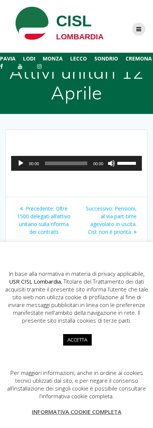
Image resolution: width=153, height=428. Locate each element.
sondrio (106, 58)
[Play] (21, 163)
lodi (29, 58)
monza (53, 58)
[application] (76, 163)
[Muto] (111, 163)
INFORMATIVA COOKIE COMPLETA (76, 411)
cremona (139, 58)
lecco (78, 58)
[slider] (127, 162)
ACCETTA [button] (77, 339)
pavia (8, 58)
